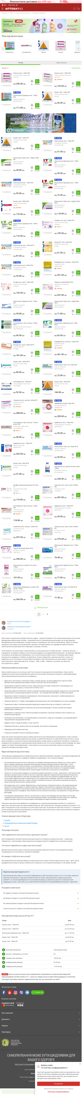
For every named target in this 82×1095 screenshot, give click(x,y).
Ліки (11, 13)
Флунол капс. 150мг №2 (21, 73)
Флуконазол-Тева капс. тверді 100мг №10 (67, 202)
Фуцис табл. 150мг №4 (62, 382)
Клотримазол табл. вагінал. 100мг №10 (25, 324)
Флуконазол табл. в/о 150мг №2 (65, 365)
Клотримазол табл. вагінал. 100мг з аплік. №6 (26, 423)
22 (55, 268)
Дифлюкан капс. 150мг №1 (22, 443)
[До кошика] (37, 81)
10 (14, 430)
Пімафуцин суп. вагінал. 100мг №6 (66, 341)
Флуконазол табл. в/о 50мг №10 (65, 587)
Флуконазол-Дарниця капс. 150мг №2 (66, 183)
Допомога (6, 1019)
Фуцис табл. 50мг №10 (21, 463)
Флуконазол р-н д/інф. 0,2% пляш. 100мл (25, 566)
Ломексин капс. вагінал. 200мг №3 (25, 526)
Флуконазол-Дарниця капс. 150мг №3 (25, 96)
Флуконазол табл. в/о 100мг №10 (66, 446)
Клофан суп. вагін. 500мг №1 (64, 220)
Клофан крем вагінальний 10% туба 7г (25, 486)
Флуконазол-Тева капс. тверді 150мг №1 (26, 158)
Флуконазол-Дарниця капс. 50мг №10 (66, 324)
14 (14, 513)
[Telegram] (27, 992)
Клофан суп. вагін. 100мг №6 (23, 282)
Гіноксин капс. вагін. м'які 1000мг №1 (66, 527)
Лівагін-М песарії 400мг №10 (23, 548)
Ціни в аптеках (61, 63)
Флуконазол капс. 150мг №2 (23, 183)
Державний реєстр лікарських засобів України (20, 823)
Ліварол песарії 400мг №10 (63, 282)
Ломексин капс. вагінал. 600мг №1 (25, 400)
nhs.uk (6, 826)
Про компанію (7, 1013)
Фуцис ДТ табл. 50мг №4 (63, 242)
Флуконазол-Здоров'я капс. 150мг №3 (66, 546)
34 (55, 409)
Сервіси (5, 1026)
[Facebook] (4, 992)
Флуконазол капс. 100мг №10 (23, 245)
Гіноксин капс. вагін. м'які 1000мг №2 (66, 486)
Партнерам (6, 1032)
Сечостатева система (22, 13)
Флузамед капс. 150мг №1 (22, 382)
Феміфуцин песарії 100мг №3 (64, 403)
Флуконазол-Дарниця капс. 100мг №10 (25, 224)
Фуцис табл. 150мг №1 (21, 138)
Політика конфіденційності (58, 1092)
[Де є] (32, 81)
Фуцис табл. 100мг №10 (21, 361)
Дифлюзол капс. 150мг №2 (63, 422)
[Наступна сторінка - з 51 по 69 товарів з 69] (47, 614)
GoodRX (7, 820)
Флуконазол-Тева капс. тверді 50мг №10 (66, 302)
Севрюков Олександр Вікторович (19, 627)
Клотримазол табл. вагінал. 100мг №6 (25, 506)
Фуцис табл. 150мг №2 (62, 92)
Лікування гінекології (38, 13)
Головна (4, 13)
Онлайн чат (39, 992)
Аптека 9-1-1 (14, 9)
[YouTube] (9, 992)
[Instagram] (15, 992)
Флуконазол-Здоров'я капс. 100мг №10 (66, 566)
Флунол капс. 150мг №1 (62, 73)
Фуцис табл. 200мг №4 (21, 201)
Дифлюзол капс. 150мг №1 (63, 506)
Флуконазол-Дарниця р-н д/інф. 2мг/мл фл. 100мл (26, 588)
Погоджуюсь (80, 1064)
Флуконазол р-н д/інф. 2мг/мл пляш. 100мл (67, 467)
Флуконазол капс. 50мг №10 (23, 265)
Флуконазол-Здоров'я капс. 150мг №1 (25, 302)
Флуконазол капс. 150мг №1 (64, 141)
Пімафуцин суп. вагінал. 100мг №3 (66, 262)
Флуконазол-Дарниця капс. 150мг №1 (66, 162)
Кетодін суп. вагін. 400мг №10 (23, 345)
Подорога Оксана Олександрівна (18, 621)
